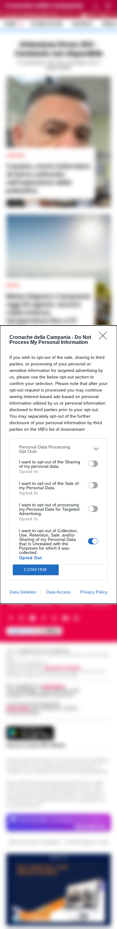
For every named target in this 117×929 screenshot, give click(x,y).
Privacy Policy (93, 591)
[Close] (105, 338)
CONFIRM (35, 569)
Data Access (58, 591)
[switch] (93, 464)
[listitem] (58, 449)
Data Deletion (23, 591)
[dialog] (58, 465)
